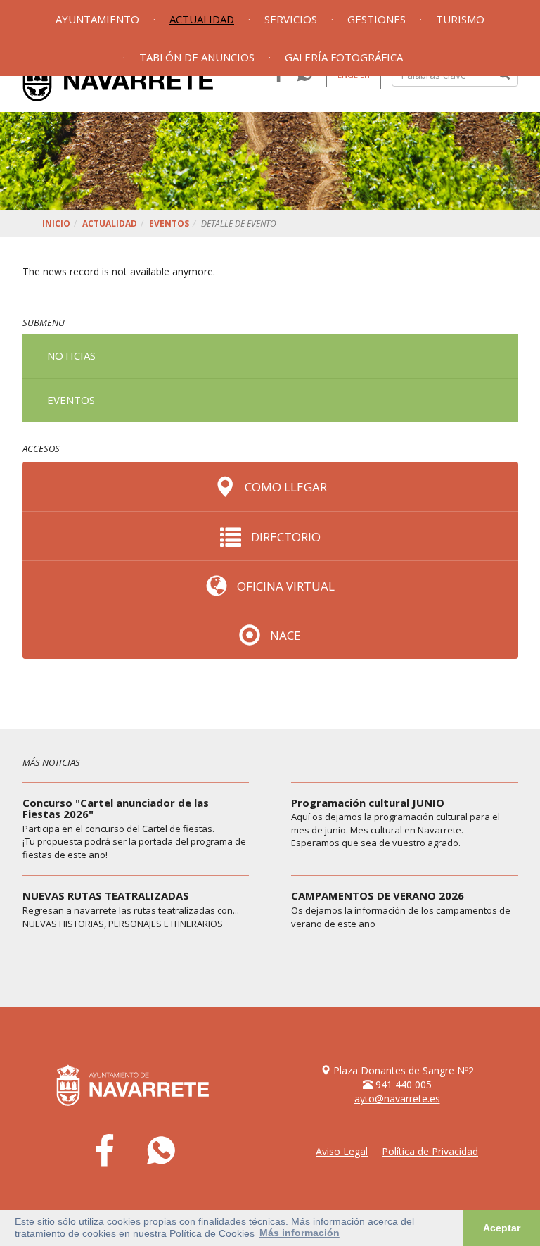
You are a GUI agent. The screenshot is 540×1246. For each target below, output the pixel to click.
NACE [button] (284, 635)
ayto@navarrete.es (397, 1098)
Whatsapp (161, 1151)
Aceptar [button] (501, 1227)
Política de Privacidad (430, 1151)
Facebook (104, 1151)
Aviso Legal (342, 1151)
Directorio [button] (284, 537)
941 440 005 (403, 1084)
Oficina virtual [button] (284, 586)
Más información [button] (299, 1232)
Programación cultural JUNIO (367, 802)
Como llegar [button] (284, 487)
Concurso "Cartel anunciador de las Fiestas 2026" (115, 808)
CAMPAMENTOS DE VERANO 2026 (377, 895)
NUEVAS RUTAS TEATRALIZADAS (105, 895)
